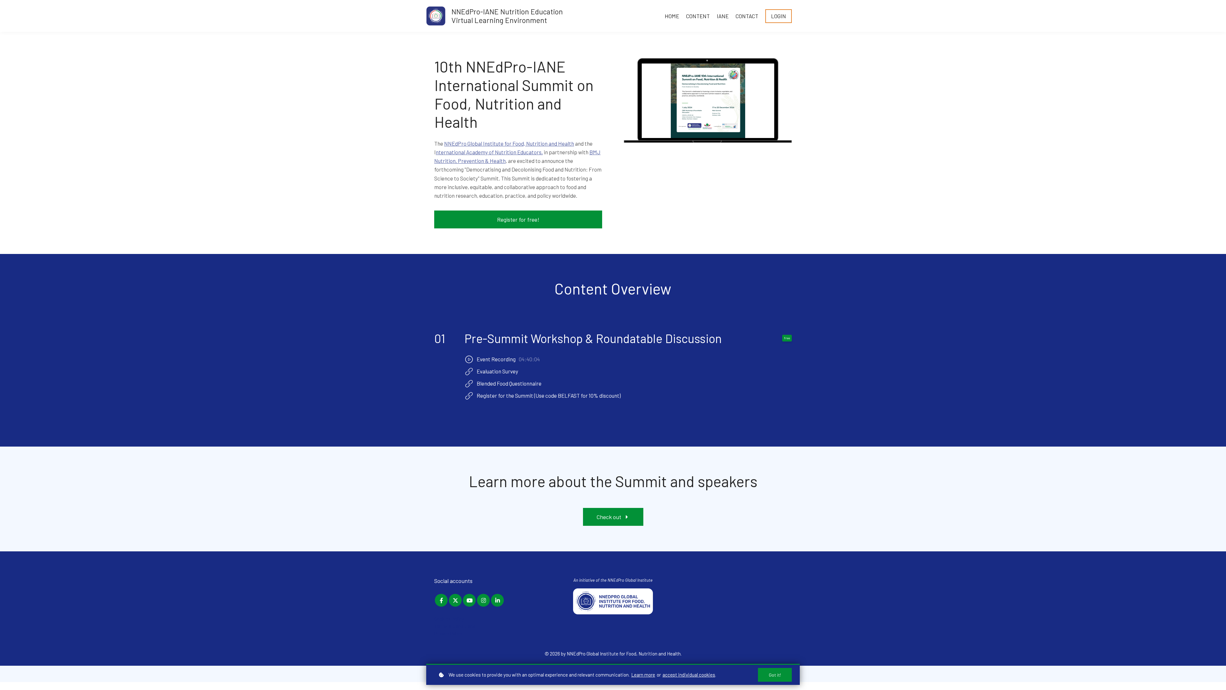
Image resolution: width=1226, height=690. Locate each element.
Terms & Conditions (454, 626)
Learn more (643, 675)
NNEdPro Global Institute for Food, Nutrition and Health (509, 143)
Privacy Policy (448, 633)
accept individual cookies (688, 675)
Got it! (775, 675)
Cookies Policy (449, 619)
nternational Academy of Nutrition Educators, (489, 152)
